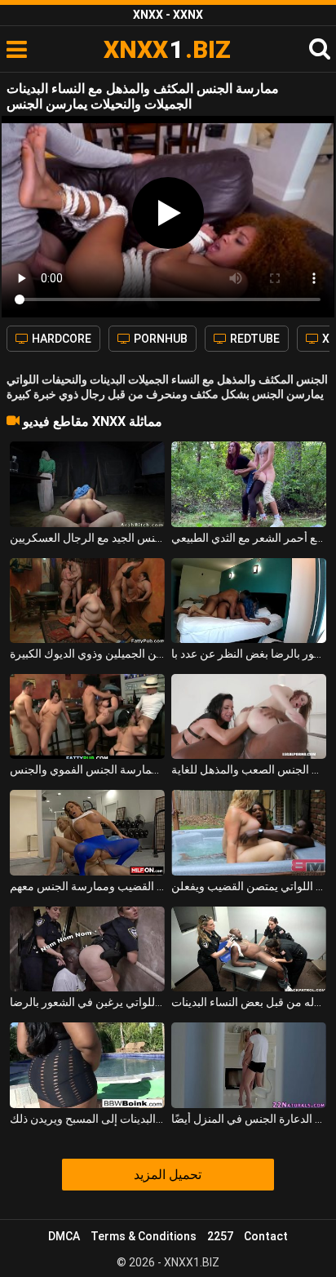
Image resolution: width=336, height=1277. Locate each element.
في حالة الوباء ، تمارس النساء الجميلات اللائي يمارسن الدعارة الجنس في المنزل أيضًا (248, 1118)
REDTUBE (254, 338)
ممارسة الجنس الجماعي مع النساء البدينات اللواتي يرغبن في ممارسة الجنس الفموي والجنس (87, 769)
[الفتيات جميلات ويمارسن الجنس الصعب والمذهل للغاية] (248, 716)
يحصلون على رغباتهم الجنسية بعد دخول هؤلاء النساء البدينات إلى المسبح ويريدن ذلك (87, 1118)
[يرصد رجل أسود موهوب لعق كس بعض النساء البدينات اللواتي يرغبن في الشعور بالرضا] (87, 949)
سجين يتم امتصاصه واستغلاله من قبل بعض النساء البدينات (248, 1002)
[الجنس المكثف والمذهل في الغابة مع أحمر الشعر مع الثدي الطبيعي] (248, 483)
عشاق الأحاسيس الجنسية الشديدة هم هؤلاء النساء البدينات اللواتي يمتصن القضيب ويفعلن (248, 886)
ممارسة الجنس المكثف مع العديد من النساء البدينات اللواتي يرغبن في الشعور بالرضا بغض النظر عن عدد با (248, 653)
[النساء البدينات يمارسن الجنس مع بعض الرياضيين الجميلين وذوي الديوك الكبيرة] (87, 600)
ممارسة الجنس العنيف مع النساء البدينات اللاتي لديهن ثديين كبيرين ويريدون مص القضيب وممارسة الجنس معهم (87, 886)
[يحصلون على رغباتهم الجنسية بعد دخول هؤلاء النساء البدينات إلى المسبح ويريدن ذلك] (87, 1064)
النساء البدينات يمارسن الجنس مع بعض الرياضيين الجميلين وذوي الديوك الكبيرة (87, 653)
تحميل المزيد (167, 1174)
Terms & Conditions (144, 1236)
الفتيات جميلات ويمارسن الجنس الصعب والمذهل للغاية (248, 769)
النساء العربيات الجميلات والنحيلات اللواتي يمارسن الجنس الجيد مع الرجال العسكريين (87, 537)
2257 (220, 1236)
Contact (266, 1236)
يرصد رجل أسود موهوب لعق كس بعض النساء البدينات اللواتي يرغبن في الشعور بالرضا (87, 1002)
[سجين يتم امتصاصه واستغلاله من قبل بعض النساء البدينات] (248, 949)
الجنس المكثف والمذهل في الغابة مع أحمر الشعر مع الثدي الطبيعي (248, 537)
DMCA (64, 1236)
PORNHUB (159, 338)
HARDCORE (60, 338)
